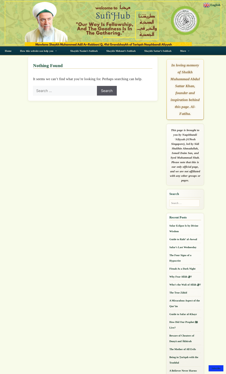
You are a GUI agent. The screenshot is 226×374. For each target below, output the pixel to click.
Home (8, 51)
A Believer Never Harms (183, 370)
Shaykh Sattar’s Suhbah (157, 51)
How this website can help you (36, 51)
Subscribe (216, 368)
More (183, 51)
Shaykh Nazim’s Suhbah (84, 51)
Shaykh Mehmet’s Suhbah (121, 51)
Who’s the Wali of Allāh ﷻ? (185, 284)
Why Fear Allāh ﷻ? (180, 276)
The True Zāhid (178, 292)
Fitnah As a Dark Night (182, 268)
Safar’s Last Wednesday (182, 247)
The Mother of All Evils (182, 349)
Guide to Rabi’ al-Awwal (183, 239)
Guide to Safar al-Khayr (183, 314)
